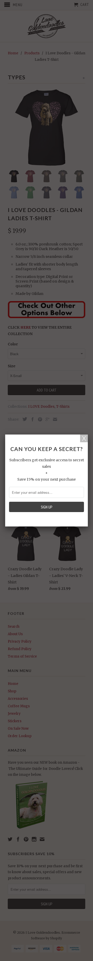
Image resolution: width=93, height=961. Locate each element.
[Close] (84, 438)
